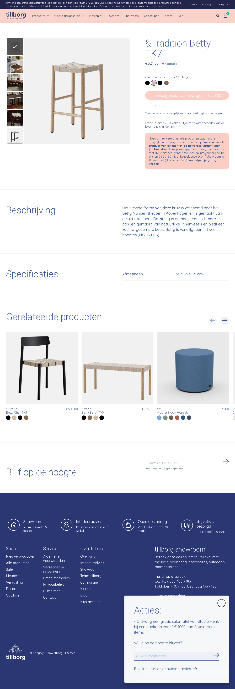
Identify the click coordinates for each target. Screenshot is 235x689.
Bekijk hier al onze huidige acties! (162, 668)
